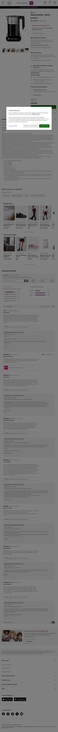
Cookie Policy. (36, 114)
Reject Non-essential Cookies (30, 125)
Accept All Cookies (44, 125)
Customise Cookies (13, 125)
